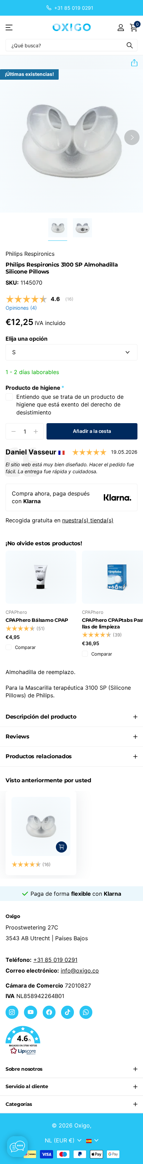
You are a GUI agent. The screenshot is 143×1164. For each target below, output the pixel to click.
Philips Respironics (30, 253)
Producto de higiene (35, 387)
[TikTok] (67, 1012)
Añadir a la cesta (92, 431)
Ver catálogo (10, 27)
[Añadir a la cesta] (61, 847)
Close (71, 1069)
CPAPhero (16, 612)
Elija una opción (27, 338)
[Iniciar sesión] (120, 27)
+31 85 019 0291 (55, 959)
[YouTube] (30, 1012)
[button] (131, 62)
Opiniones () (21, 308)
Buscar (129, 45)
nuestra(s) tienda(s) (87, 520)
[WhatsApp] (85, 1012)
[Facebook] (49, 1012)
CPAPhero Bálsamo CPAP (37, 620)
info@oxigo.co (80, 970)
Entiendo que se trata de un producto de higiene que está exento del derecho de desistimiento (70, 404)
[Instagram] (12, 1012)
